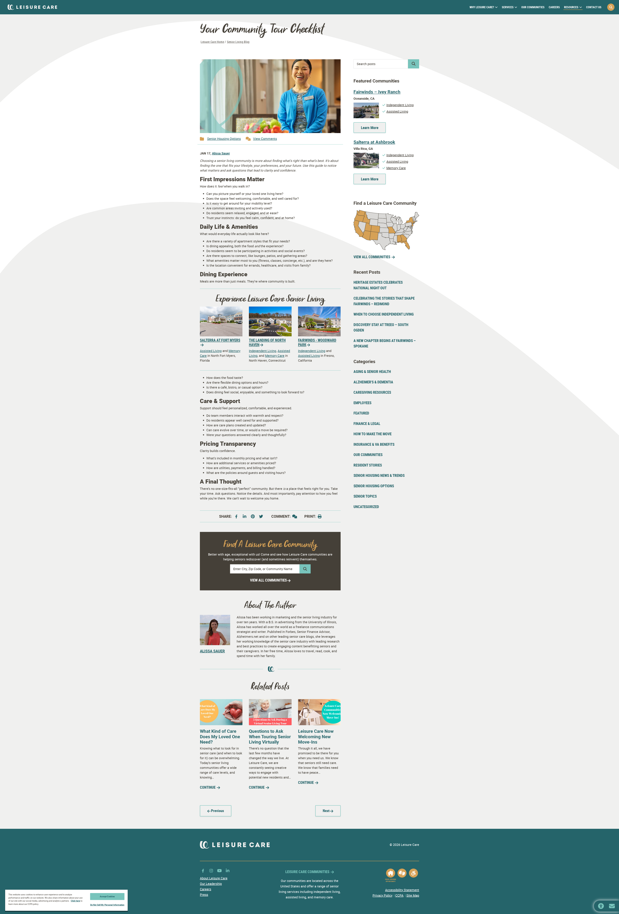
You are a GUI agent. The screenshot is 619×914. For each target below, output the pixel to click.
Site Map (412, 895)
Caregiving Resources (372, 392)
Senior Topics (365, 496)
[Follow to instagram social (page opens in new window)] (211, 870)
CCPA (399, 895)
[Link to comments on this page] (294, 516)
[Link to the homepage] (32, 7)
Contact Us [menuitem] (593, 7)
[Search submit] (305, 568)
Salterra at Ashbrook (374, 142)
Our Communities (368, 454)
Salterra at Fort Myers (220, 340)
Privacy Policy (382, 895)
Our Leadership (211, 883)
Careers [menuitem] (554, 7)
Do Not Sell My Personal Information (107, 904)
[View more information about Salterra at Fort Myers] (221, 309)
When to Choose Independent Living (384, 314)
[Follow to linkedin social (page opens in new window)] (227, 870)
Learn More (369, 127)
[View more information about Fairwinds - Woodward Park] (319, 309)
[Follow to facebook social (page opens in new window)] (203, 870)
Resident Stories (368, 465)
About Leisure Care (213, 878)
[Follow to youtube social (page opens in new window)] (219, 870)
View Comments (265, 138)
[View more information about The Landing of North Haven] (270, 309)
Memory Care (274, 355)
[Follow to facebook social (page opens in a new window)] (236, 516)
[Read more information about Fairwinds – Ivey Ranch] (366, 105)
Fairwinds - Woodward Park (317, 342)
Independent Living (262, 351)
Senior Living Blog (238, 42)
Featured (361, 413)
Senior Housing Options (224, 138)
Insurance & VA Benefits (374, 444)
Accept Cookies (107, 896)
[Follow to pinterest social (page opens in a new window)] (253, 516)
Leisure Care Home (212, 42)
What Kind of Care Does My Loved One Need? (220, 736)
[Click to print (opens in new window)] (320, 516)
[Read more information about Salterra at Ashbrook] (366, 155)
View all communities (268, 580)
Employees (362, 402)
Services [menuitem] (508, 7)
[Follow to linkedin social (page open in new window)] (244, 516)
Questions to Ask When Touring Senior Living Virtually (270, 736)
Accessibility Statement (402, 890)
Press (204, 894)
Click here (75, 900)
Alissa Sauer (221, 153)
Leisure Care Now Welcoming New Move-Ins (316, 736)
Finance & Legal (367, 423)
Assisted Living (211, 351)
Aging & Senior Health (372, 371)
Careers (205, 889)
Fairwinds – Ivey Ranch (377, 92)
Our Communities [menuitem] (533, 7)
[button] (610, 7)
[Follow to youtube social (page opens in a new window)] (261, 516)
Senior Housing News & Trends (379, 475)
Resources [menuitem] (571, 7)
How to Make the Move (373, 433)
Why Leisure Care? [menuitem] (482, 7)
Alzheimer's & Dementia (373, 382)
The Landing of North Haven (267, 342)
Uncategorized (366, 506)
